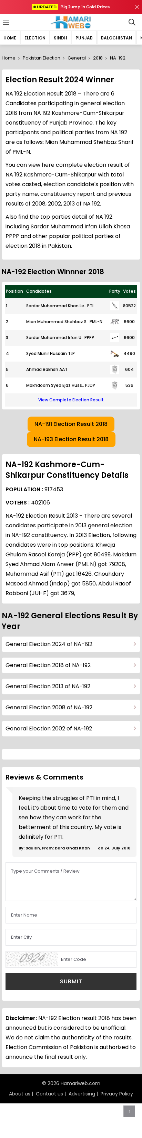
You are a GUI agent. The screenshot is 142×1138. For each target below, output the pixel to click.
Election (34, 38)
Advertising (82, 1093)
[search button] (132, 22)
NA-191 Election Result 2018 (71, 424)
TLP (71, 353)
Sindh (60, 38)
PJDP (90, 385)
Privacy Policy (117, 1093)
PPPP (89, 337)
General (77, 58)
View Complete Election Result (71, 400)
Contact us (49, 1093)
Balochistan (116, 38)
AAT (63, 369)
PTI (90, 306)
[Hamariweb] (71, 22)
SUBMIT (71, 981)
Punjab (84, 38)
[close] (137, 7)
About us (19, 1093)
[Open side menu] (5, 22)
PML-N (96, 322)
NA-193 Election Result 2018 (71, 439)
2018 (98, 58)
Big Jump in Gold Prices (74, 6)
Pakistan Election (41, 58)
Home (9, 38)
